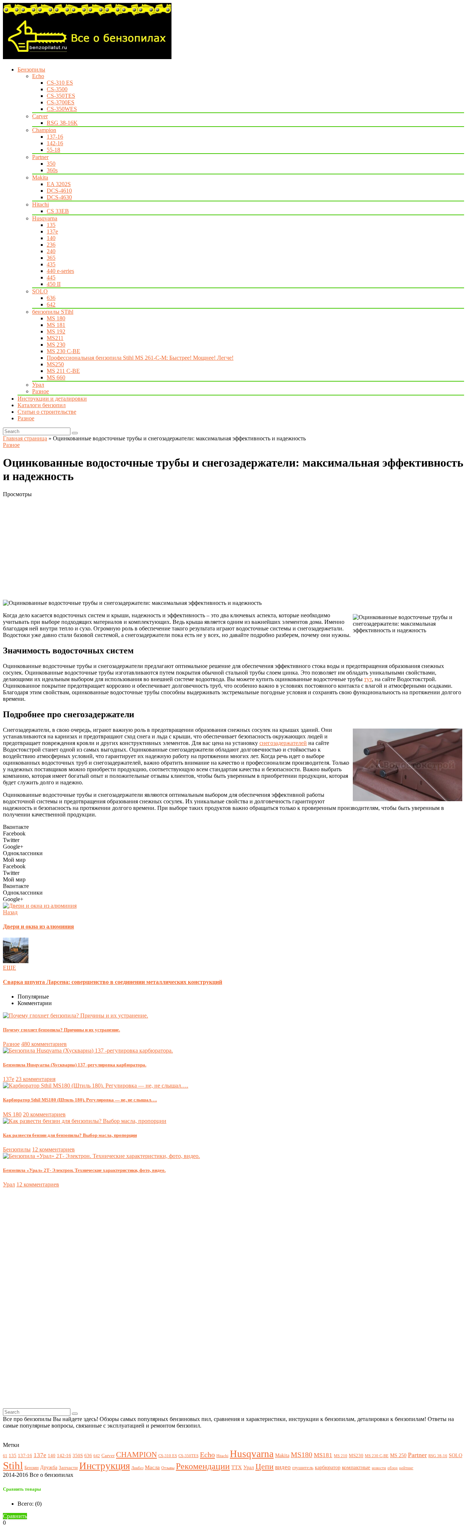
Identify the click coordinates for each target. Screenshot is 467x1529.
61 (5, 1456)
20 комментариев (44, 1114)
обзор (392, 1468)
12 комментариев (53, 1149)
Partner (40, 157)
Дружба (48, 1467)
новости (379, 1468)
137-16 (55, 137)
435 (51, 264)
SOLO (40, 291)
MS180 (301, 1455)
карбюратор (327, 1467)
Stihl (13, 1465)
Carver (40, 116)
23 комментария (35, 1079)
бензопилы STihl (52, 312)
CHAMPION (136, 1454)
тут (368, 679)
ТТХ (236, 1467)
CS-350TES (61, 96)
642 (51, 304)
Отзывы (167, 1468)
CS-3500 (57, 89)
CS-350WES (62, 109)
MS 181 (56, 325)
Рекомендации (203, 1466)
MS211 (55, 338)
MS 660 (56, 377)
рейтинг (406, 1468)
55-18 (53, 150)
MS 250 (398, 1455)
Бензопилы (31, 69)
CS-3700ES (60, 102)
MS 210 (340, 1456)
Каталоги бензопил (42, 405)
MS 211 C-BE (63, 371)
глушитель (302, 1467)
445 (51, 277)
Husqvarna (44, 218)
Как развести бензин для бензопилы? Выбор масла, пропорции (70, 1135)
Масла (152, 1467)
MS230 (356, 1455)
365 (51, 258)
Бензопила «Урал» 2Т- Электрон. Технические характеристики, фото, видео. (84, 1170)
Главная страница (25, 438)
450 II (54, 284)
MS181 (323, 1455)
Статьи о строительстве (47, 412)
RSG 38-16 (437, 1456)
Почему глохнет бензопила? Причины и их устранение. (61, 1029)
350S (78, 1455)
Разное (40, 391)
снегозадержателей (283, 743)
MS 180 (56, 318)
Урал (38, 385)
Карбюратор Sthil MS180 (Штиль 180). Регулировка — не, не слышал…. (80, 1100)
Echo (38, 76)
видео (283, 1467)
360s (52, 170)
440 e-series (60, 271)
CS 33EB (58, 211)
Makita (40, 177)
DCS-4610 (59, 191)
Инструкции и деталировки (52, 398)
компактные (356, 1467)
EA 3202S (59, 184)
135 (51, 225)
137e (52, 231)
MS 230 (56, 344)
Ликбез (137, 1468)
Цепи (264, 1466)
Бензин (31, 1467)
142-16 (55, 143)
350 (51, 164)
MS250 (55, 364)
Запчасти (68, 1467)
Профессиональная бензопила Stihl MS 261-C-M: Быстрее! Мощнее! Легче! (140, 358)
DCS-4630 (59, 197)
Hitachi (40, 204)
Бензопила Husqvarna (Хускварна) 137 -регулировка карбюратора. (74, 1064)
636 (51, 298)
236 (51, 245)
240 (51, 251)
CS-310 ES (60, 83)
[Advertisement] (222, 549)
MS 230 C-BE (63, 351)
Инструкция (104, 1465)
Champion (44, 130)
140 (51, 238)
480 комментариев (44, 1044)
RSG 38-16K (62, 123)
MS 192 (56, 331)
